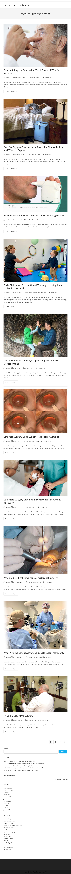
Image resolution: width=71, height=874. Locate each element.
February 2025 (7, 797)
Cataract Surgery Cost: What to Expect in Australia (31, 436)
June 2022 (6, 808)
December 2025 (8, 788)
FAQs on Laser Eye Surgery (18, 715)
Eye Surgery (7, 834)
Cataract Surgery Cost (32, 441)
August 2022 (7, 803)
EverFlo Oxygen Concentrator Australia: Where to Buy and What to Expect (24, 763)
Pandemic (6, 840)
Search (6, 748)
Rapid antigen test (8, 843)
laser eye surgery (8, 838)
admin (8, 78)
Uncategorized (31, 720)
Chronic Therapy (8, 827)
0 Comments (47, 78)
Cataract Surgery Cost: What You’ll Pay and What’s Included (20, 761)
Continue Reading (11, 92)
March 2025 (7, 794)
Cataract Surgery (34, 78)
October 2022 (7, 801)
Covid (5, 830)
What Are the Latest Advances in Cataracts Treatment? (34, 652)
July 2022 (6, 805)
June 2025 (6, 792)
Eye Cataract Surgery (34, 582)
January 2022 (7, 810)
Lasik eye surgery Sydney (16, 5)
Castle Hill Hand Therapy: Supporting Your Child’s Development (21, 770)
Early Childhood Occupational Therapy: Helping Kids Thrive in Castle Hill (23, 768)
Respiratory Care (34, 154)
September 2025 (8, 790)
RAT (5, 845)
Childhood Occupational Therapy (35, 293)
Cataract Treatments (34, 657)
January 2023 (7, 799)
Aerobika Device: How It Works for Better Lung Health (34, 215)
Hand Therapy (29, 368)
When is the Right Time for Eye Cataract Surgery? (31, 577)
